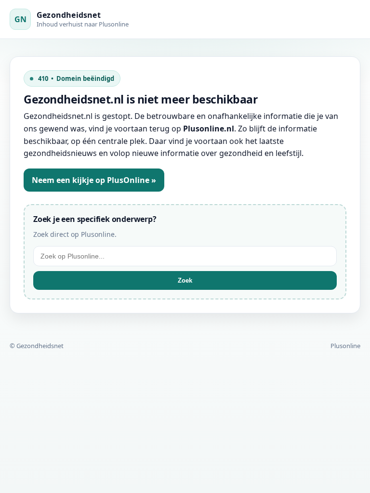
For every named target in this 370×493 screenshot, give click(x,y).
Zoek (185, 280)
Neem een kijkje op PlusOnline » (94, 180)
